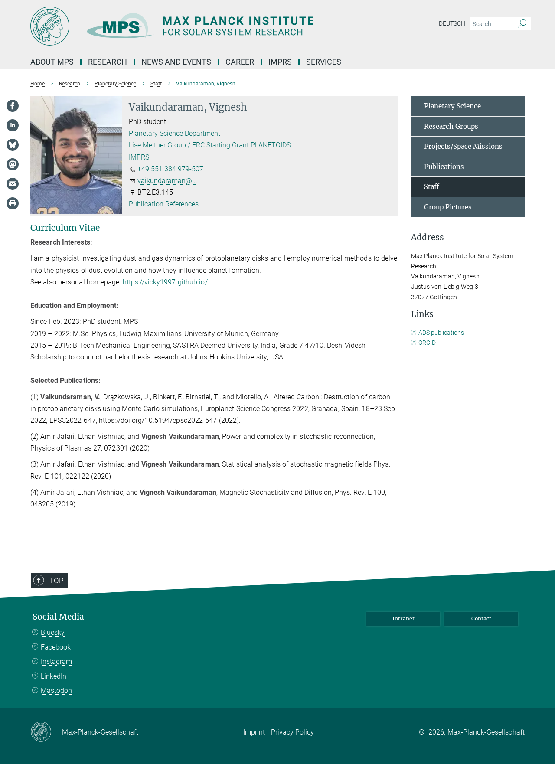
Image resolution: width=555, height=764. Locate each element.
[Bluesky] (12, 144)
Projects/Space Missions (463, 146)
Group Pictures (448, 207)
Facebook (56, 647)
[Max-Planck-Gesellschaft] (46, 732)
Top (56, 580)
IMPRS (139, 157)
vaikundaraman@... (167, 180)
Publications (444, 167)
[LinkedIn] (12, 125)
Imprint (254, 732)
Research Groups (451, 126)
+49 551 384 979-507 (170, 169)
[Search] (522, 24)
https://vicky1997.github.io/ (165, 282)
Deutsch (452, 23)
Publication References (164, 204)
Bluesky (53, 632)
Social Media (58, 617)
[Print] (12, 203)
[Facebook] (12, 105)
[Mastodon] (12, 164)
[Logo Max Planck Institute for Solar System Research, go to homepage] (193, 26)
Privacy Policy (292, 732)
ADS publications (441, 332)
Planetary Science (452, 106)
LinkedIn (53, 676)
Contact (481, 618)
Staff (431, 187)
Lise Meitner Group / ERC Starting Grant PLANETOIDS (210, 145)
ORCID (427, 342)
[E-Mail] (12, 183)
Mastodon (56, 690)
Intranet (403, 618)
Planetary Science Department (174, 133)
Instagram (56, 661)
